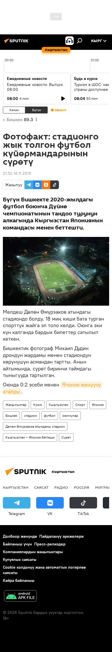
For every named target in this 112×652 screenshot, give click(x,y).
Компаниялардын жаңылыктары (33, 551)
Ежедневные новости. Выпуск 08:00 (35, 87)
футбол (49, 415)
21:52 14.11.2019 (17, 173)
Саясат (41, 487)
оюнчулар (70, 415)
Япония (98, 404)
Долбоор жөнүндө (20, 536)
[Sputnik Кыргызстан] (17, 43)
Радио (61, 487)
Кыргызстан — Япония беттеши (30, 437)
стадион (30, 415)
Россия (81, 487)
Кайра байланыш (18, 580)
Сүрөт (66, 437)
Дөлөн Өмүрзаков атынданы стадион (35, 426)
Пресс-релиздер (49, 544)
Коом (37, 404)
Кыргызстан (58, 404)
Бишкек (11, 415)
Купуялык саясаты (19, 559)
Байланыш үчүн (17, 544)
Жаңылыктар (15, 404)
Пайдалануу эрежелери (61, 536)
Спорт (80, 404)
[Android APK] (20, 596)
